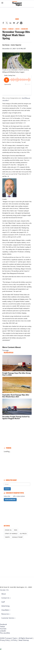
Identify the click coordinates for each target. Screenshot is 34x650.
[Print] (21, 23)
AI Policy (14, 640)
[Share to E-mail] (14, 23)
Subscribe (7, 496)
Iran (15, 530)
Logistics (17, 29)
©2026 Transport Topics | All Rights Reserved (16, 638)
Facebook (3, 624)
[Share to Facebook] (3, 23)
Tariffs (7, 537)
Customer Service (7, 618)
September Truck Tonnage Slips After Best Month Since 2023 (15, 396)
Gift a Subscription (19, 496)
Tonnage (5, 350)
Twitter (2, 626)
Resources (5, 614)
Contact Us (5, 598)
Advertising (5, 606)
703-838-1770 (4, 590)
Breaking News (24, 29)
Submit (7, 489)
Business (4, 29)
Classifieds (5, 610)
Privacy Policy (5, 640)
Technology (11, 29)
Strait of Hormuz (11, 533)
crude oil (8, 530)
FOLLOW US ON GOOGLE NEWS (10, 499)
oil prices (23, 533)
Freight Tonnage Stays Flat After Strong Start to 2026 (16, 374)
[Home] (17, 3)
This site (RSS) (5, 633)
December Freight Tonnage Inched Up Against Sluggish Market (16, 417)
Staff (3, 602)
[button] (17, 23)
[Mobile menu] (2, 3)
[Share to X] (6, 23)
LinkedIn (3, 631)
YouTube (3, 629)
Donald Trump (17, 537)
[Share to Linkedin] (10, 23)
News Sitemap (24, 640)
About (3, 594)
